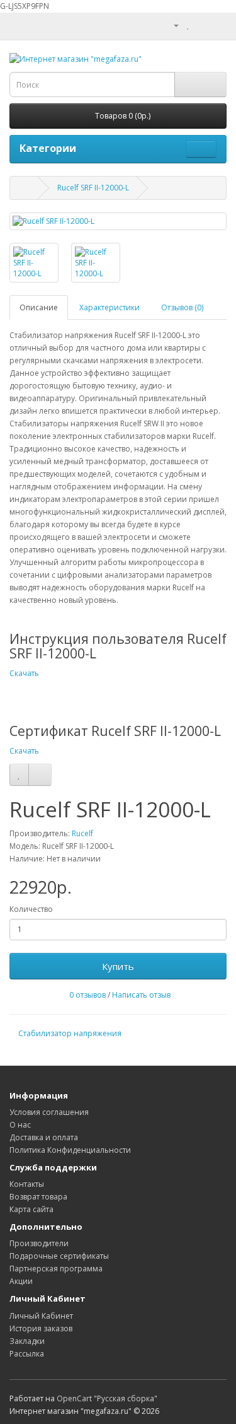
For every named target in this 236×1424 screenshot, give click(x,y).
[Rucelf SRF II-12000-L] (118, 221)
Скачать (24, 673)
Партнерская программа (56, 1268)
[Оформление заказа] (216, 25)
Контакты (26, 1184)
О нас (20, 1124)
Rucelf (82, 833)
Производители (39, 1243)
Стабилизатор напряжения (69, 1033)
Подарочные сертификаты (59, 1256)
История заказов (40, 1328)
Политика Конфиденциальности (70, 1150)
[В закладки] (19, 774)
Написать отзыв (141, 994)
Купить (118, 966)
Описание (39, 307)
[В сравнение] (40, 774)
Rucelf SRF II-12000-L (93, 187)
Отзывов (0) (182, 307)
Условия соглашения (49, 1112)
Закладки (27, 1341)
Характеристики (109, 307)
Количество (31, 909)
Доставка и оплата (43, 1137)
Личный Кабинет (41, 1315)
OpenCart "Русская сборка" (107, 1398)
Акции (21, 1281)
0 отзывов (87, 994)
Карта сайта (31, 1209)
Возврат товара (38, 1196)
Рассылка (26, 1353)
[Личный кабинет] (171, 25)
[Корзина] (201, 25)
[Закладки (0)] (188, 25)
